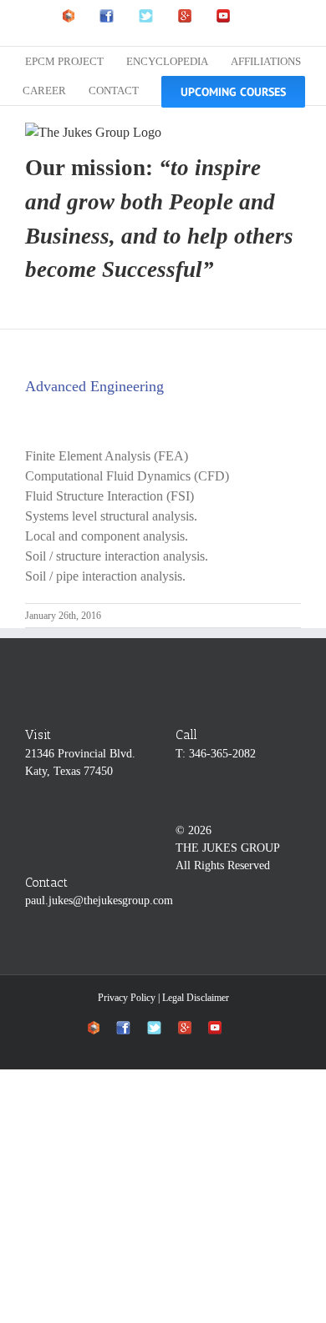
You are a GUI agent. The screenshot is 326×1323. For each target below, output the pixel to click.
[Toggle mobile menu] (294, 131)
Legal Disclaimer (195, 998)
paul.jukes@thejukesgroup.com (99, 900)
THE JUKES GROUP (228, 848)
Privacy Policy (126, 998)
